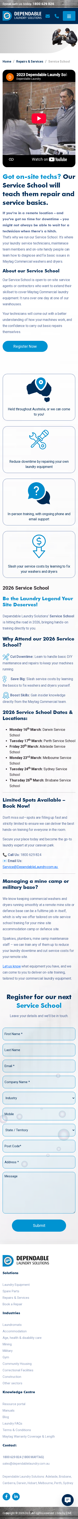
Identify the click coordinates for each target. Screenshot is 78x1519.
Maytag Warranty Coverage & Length (29, 1436)
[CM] (68, 1513)
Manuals (9, 1410)
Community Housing (17, 1364)
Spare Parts (11, 1291)
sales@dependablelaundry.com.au (26, 1463)
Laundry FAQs (12, 1423)
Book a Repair (12, 1304)
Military (8, 1351)
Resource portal (14, 1404)
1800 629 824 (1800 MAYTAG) (23, 1457)
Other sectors (12, 1383)
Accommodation (15, 1331)
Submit (39, 1225)
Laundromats (12, 1325)
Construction (12, 1377)
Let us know (12, 966)
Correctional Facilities (18, 1370)
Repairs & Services (29, 61)
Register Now (25, 346)
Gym (6, 1357)
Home (7, 61)
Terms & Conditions (17, 1430)
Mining (7, 1344)
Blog (6, 1417)
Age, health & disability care (22, 1338)
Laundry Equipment (16, 1285)
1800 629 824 (43, 4)
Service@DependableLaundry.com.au (30, 867)
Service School (59, 61)
